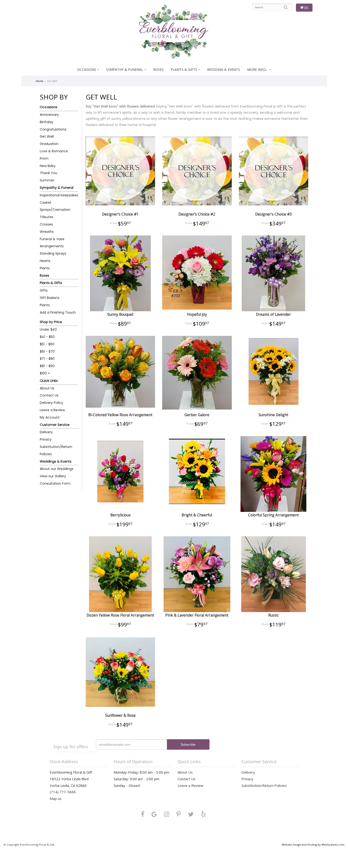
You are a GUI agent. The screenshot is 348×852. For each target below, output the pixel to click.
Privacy (46, 439)
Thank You (48, 173)
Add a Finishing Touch (58, 312)
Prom (44, 158)
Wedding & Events (223, 69)
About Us (47, 388)
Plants (45, 268)
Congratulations (53, 129)
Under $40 (48, 329)
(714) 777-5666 (63, 791)
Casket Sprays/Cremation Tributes (55, 210)
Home (39, 81)
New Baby (48, 165)
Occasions (86, 69)
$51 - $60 (47, 344)
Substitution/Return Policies (56, 450)
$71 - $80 (47, 358)
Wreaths (47, 231)
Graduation (49, 143)
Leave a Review (52, 410)
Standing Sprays (53, 253)
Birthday (46, 122)
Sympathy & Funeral (124, 69)
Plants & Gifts (184, 69)
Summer (47, 180)
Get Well (47, 136)
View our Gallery (53, 476)
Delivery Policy (51, 402)
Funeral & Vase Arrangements (52, 243)
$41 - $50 (47, 336)
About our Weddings (56, 468)
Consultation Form (55, 483)
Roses (158, 69)
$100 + (45, 373)
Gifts (44, 290)
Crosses (46, 224)
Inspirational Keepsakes (59, 195)
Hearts (45, 260)
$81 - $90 (47, 366)
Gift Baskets (49, 297)
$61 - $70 (47, 351)
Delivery (46, 432)
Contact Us (49, 395)
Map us (56, 798)
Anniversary (49, 114)
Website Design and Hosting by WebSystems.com (313, 844)
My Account (50, 417)
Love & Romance (54, 151)
